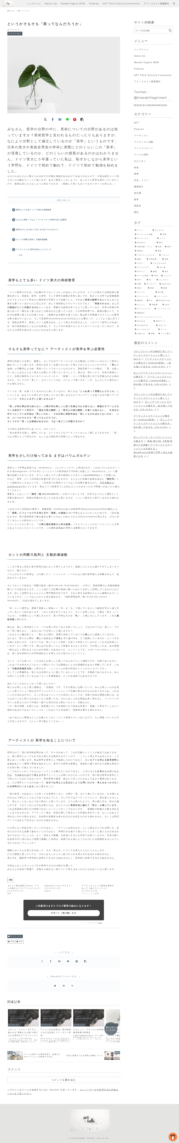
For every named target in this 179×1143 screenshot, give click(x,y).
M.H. (100, 923)
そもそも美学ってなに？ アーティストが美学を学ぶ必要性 (41, 220)
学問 (12, 942)
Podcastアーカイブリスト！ (58, 886)
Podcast (139, 69)
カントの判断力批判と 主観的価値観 (31, 239)
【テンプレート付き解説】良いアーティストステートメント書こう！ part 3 (153, 355)
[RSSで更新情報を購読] (72, 985)
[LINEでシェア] (67, 119)
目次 (59, 200)
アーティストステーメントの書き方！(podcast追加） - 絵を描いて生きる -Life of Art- (153, 363)
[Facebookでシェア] (52, 119)
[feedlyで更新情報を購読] (63, 985)
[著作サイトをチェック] (55, 985)
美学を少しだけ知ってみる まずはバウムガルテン (37, 229)
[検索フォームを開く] (174, 3)
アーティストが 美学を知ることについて (33, 249)
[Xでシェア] (45, 119)
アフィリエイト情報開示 (147, 81)
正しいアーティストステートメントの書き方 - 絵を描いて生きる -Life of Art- (153, 406)
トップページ (141, 49)
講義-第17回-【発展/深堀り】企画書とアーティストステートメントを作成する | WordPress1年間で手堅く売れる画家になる (153, 448)
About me (140, 56)
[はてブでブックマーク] (60, 119)
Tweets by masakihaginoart (150, 105)
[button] (82, 119)
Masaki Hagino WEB (146, 62)
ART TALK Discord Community (153, 75)
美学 (21, 942)
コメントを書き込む (63, 1079)
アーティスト (16, 936)
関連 (21, 255)
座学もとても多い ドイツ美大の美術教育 (33, 210)
